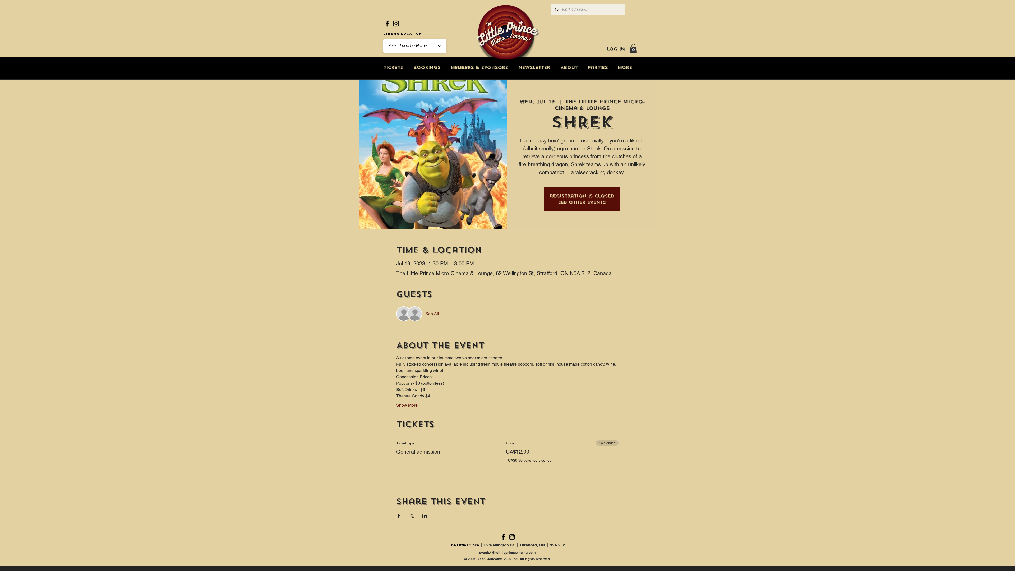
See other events (582, 202)
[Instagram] (396, 23)
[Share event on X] (411, 516)
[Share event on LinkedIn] (424, 516)
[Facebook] (387, 23)
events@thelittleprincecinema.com (507, 552)
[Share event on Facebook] (398, 516)
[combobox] (414, 46)
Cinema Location (402, 33)
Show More (407, 405)
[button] (633, 48)
